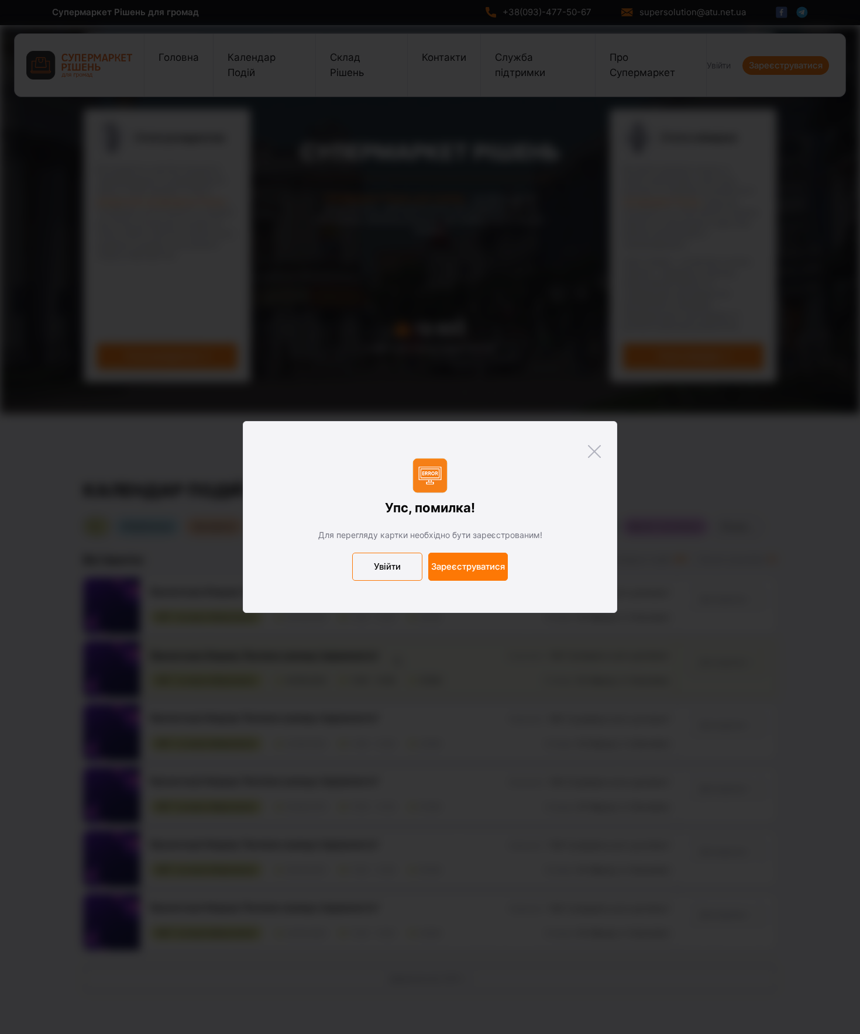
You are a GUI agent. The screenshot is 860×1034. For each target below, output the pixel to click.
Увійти (387, 566)
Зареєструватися (468, 566)
